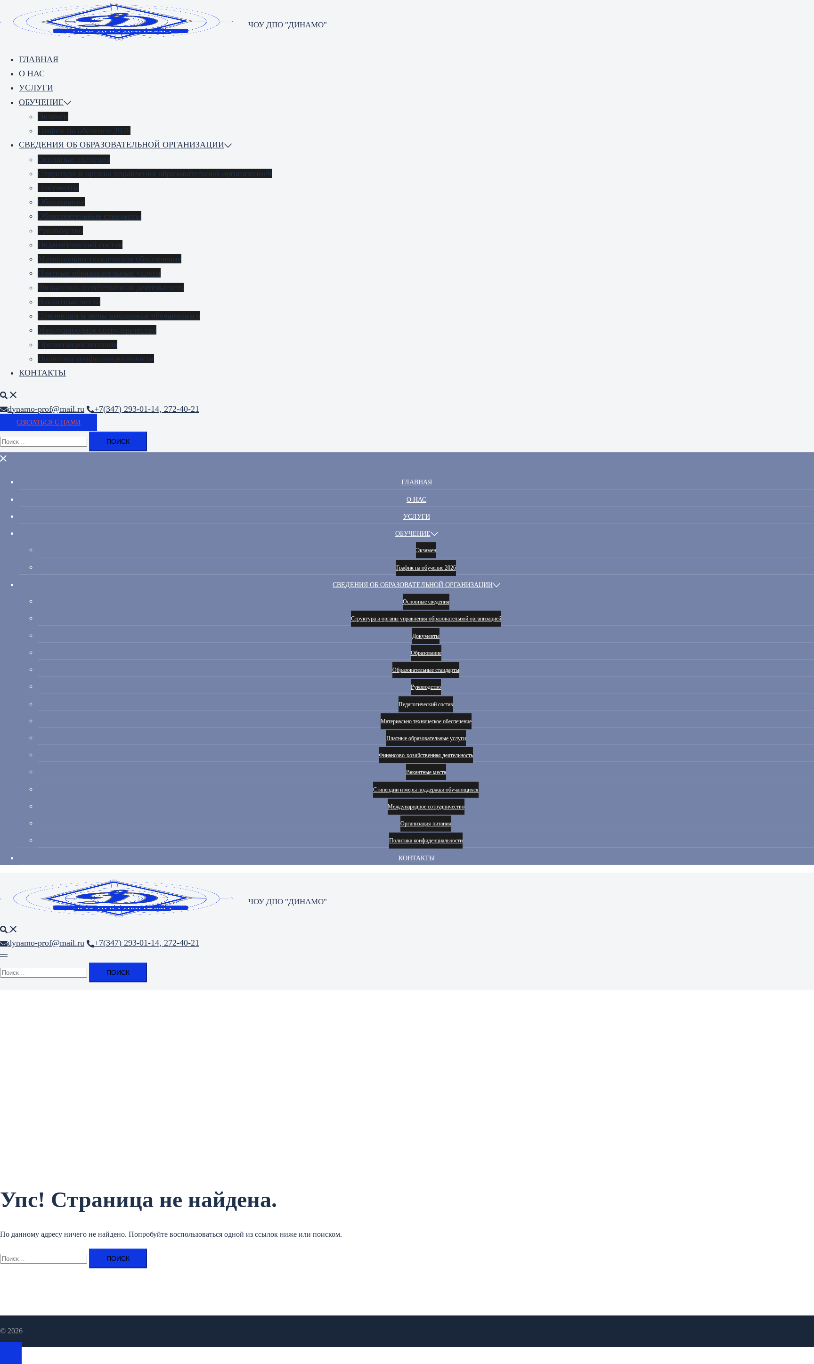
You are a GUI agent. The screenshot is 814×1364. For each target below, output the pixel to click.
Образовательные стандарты (89, 216)
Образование (61, 201)
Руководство (60, 230)
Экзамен (53, 116)
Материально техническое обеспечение (109, 258)
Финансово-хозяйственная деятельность (111, 287)
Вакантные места (69, 301)
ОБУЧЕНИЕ (41, 102)
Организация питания (77, 344)
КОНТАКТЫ (42, 372)
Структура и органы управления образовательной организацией (155, 173)
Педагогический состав (80, 244)
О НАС (32, 73)
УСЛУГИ (36, 87)
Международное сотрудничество (97, 330)
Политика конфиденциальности (96, 358)
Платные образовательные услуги (99, 273)
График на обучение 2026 (84, 130)
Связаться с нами (48, 422)
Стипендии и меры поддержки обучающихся (119, 315)
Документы (58, 187)
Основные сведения (74, 159)
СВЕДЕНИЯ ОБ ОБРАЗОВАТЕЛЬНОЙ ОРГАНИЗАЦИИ (121, 144)
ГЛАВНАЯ (38, 59)
